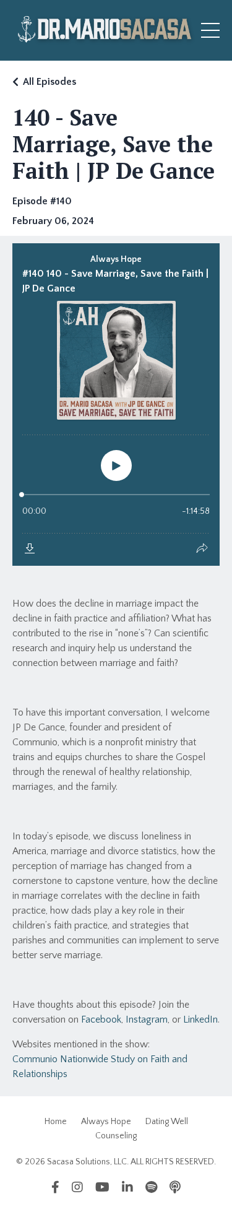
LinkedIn (200, 1019)
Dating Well (166, 1122)
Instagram (147, 1019)
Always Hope (106, 1122)
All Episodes (49, 81)
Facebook (101, 1019)
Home (56, 1122)
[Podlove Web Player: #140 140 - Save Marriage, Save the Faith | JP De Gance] (116, 404)
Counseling (116, 1136)
